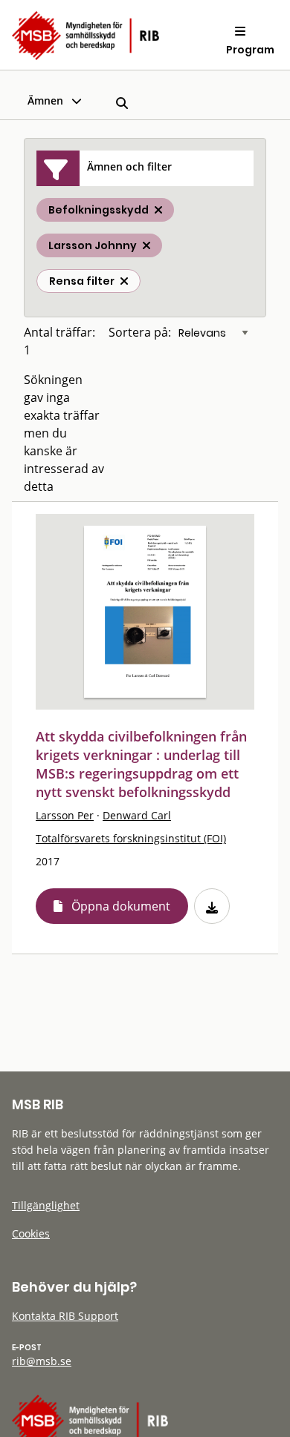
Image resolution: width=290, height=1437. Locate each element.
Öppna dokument (120, 906)
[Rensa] (124, 281)
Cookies (31, 1233)
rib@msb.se (41, 1361)
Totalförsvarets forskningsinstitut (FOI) (131, 838)
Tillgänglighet (46, 1205)
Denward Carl (137, 815)
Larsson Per (65, 815)
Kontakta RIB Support (65, 1316)
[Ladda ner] (212, 906)
